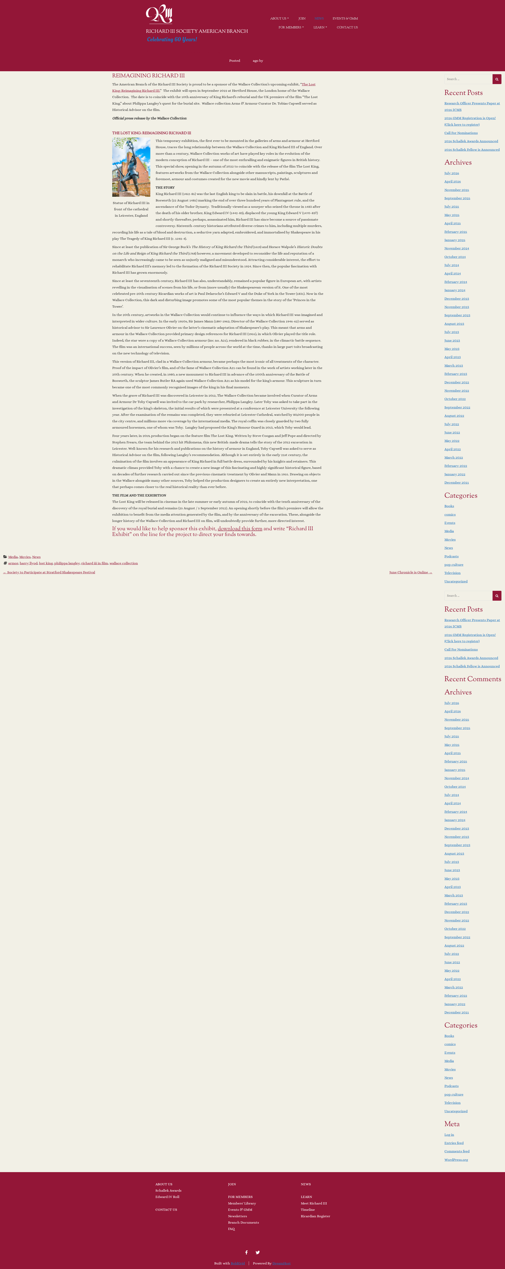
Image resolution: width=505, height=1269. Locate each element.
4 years (246, 61)
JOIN (232, 1184)
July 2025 (451, 206)
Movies (25, 557)
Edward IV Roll (167, 1197)
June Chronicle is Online (410, 572)
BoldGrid (238, 1263)
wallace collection (123, 563)
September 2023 (457, 315)
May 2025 (451, 215)
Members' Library (242, 1203)
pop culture (453, 565)
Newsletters (237, 1216)
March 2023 (453, 365)
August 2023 (454, 324)
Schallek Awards (168, 1190)
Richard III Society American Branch (197, 31)
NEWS (306, 1184)
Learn (319, 27)
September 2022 (457, 407)
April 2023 (452, 357)
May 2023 (451, 349)
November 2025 (456, 190)
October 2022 (455, 399)
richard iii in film (94, 563)
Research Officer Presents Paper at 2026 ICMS (472, 106)
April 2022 (452, 449)
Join (302, 19)
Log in (449, 1135)
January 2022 (454, 474)
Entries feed (454, 1143)
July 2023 (451, 332)
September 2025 (457, 198)
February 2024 (455, 282)
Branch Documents (243, 1222)
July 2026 (451, 173)
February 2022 (455, 466)
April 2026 (452, 181)
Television (452, 573)
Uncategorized (456, 581)
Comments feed (456, 1151)
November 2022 (456, 390)
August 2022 (454, 416)
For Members (290, 27)
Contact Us (347, 27)
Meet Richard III (314, 1203)
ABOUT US (163, 1184)
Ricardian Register (315, 1216)
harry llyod (28, 563)
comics (450, 514)
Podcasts (451, 556)
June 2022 (452, 432)
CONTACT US (166, 1210)
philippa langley (67, 563)
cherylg (270, 61)
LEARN (306, 1197)
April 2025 (452, 223)
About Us (278, 19)
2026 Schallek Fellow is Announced (472, 150)
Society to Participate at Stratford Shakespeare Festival (49, 572)
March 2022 (453, 457)
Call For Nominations (461, 133)
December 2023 (456, 299)
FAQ (231, 1229)
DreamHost (281, 1263)
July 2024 (451, 265)
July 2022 (451, 424)
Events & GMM (345, 19)
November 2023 (456, 307)
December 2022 (456, 382)
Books (449, 506)
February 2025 (455, 232)
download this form (240, 529)
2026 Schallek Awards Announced (471, 141)
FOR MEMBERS (240, 1197)
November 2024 (456, 248)
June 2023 (452, 340)
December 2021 (456, 482)
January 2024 (454, 290)
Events (449, 523)
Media (13, 557)
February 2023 (455, 374)
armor (13, 563)
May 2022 (451, 441)
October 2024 (455, 257)
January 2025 (454, 240)
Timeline (308, 1210)
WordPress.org (456, 1160)
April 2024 (452, 273)
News (319, 19)
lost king (46, 563)
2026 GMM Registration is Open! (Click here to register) (470, 121)
